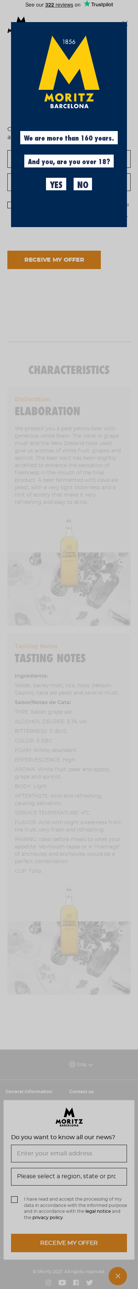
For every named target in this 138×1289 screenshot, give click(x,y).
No (82, 185)
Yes (56, 185)
